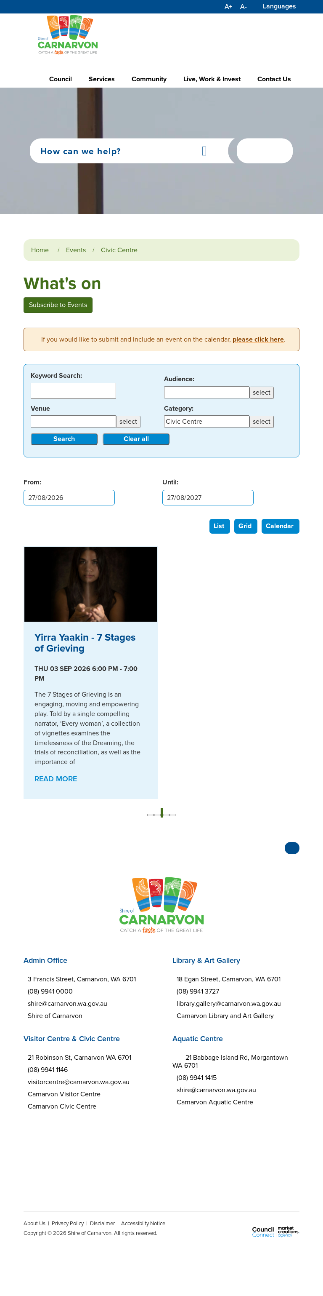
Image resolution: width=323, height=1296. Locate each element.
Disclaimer (102, 1223)
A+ (228, 6)
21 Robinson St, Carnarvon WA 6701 (79, 1057)
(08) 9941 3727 (198, 991)
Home (40, 250)
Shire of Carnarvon (55, 1016)
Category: (178, 408)
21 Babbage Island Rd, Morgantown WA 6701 (230, 1061)
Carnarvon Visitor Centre (64, 1094)
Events (76, 250)
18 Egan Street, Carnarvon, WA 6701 (229, 979)
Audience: (179, 379)
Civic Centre (119, 250)
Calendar (280, 526)
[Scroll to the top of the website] (292, 848)
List (219, 526)
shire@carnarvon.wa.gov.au (67, 1003)
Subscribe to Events (58, 305)
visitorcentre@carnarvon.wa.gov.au (79, 1082)
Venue (40, 408)
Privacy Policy (68, 1223)
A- (243, 6)
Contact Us (274, 79)
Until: (170, 482)
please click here (258, 339)
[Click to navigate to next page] (166, 815)
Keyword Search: (56, 375)
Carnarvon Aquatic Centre (215, 1102)
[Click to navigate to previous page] (157, 815)
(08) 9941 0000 (50, 991)
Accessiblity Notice (143, 1223)
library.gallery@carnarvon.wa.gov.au (229, 1003)
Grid (245, 526)
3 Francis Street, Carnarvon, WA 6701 (82, 979)
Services (102, 79)
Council (60, 79)
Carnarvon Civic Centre (62, 1106)
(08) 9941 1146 (48, 1069)
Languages (279, 6)
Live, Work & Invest (212, 79)
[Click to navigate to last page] (172, 815)
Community (149, 79)
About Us (34, 1223)
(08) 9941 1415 (197, 1077)
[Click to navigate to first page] (150, 815)
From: (32, 482)
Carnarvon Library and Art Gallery (225, 1016)
